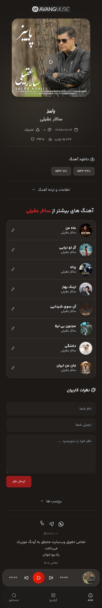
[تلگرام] (51, 524)
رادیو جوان (51, 555)
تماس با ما (51, 562)
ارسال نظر (19, 481)
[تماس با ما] (41, 524)
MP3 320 (83, 171)
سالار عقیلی (38, 211)
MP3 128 (61, 171)
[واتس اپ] (60, 524)
